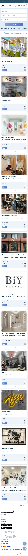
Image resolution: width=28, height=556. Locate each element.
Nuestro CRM (3, 519)
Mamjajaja (4, 58)
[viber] (14, 531)
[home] (2, 6)
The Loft (4, 372)
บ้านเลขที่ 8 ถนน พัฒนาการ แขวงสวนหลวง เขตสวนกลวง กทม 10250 (14, 375)
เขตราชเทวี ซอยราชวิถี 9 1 (7, 61)
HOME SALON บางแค (7, 448)
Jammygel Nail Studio (7, 137)
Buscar (14, 24)
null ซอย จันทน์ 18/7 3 (6, 100)
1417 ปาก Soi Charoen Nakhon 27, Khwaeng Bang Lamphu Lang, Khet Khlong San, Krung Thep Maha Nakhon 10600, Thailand (14, 179)
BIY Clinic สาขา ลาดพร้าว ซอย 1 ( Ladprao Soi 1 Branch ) (14, 254)
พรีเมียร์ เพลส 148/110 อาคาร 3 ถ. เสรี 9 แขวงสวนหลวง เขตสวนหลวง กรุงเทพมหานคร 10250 (14, 218)
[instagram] (6, 531)
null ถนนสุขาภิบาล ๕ (6, 414)
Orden (4, 69)
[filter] (26, 33)
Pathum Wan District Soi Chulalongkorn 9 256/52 (14, 139)
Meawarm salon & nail (7, 98)
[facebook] (3, 531)
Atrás (3, 1)
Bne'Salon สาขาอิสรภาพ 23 (8, 487)
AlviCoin (2, 516)
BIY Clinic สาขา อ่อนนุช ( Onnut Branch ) (12, 294)
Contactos (3, 523)
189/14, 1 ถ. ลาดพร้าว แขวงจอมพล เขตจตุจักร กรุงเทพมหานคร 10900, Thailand (14, 257)
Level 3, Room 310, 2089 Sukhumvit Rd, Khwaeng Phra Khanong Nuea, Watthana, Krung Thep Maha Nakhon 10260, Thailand (14, 296)
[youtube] (9, 532)
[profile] (26, 1)
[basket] (24, 2)
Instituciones (20, 554)
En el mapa (7, 33)
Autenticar (11, 5)
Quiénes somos (4, 521)
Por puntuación (18, 33)
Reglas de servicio (4, 539)
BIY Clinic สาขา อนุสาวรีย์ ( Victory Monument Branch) (14, 333)
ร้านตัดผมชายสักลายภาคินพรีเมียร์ (9, 215)
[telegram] (11, 531)
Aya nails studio (5, 411)
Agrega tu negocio (21, 5)
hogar (6, 554)
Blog (2, 517)
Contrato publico (4, 543)
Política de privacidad (5, 541)
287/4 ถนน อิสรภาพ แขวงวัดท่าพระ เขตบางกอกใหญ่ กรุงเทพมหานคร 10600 (14, 490)
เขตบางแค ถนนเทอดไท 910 (7, 451)
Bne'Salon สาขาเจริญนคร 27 (8, 176)
